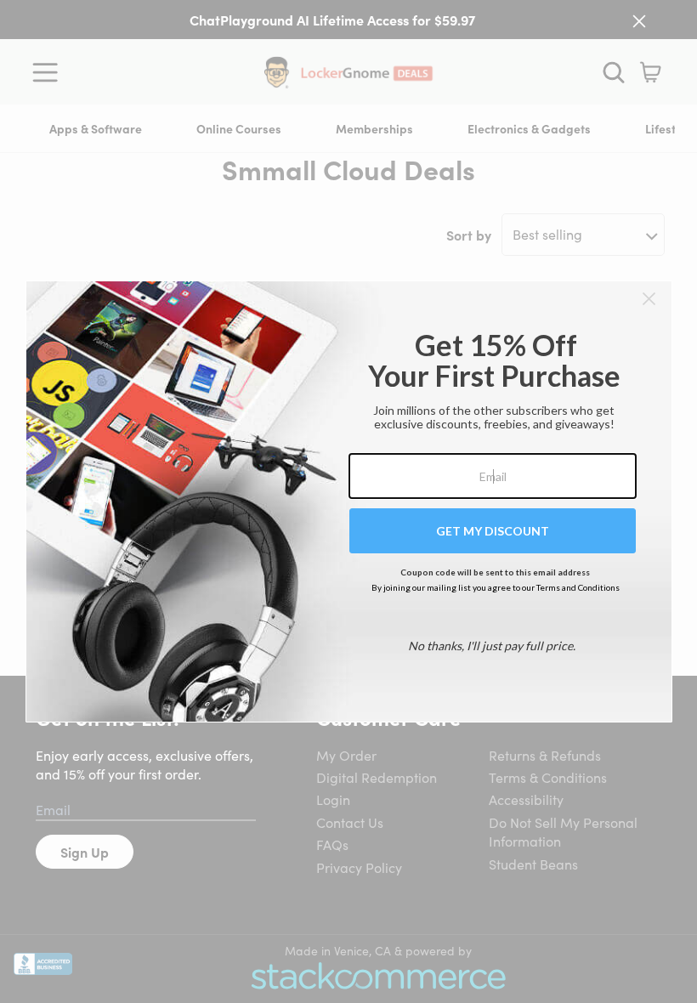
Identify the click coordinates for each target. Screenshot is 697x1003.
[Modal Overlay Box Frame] (349, 501)
